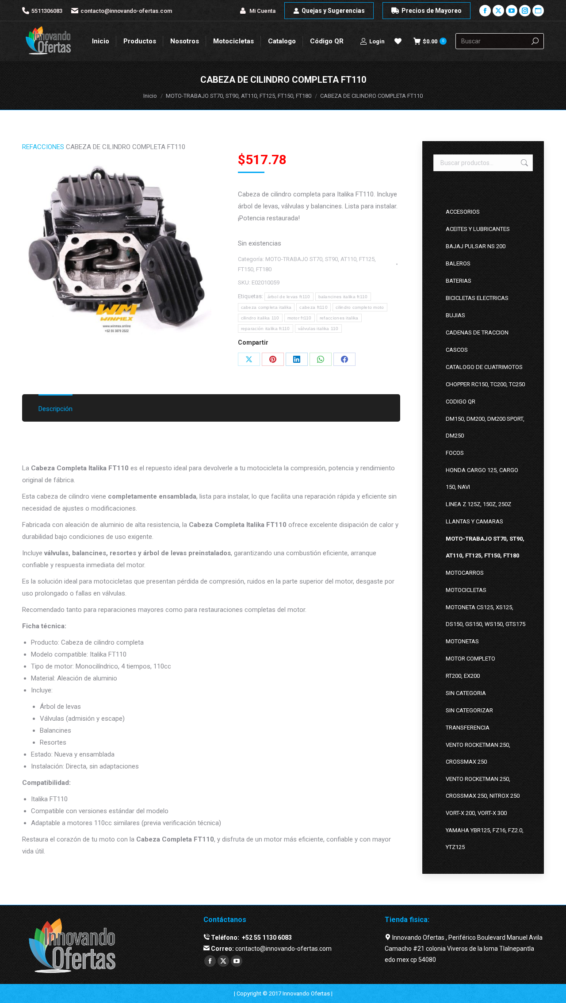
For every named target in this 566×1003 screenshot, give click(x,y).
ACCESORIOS (463, 211)
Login (377, 41)
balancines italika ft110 (343, 296)
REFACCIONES (43, 147)
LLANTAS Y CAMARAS (474, 521)
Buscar (523, 162)
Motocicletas (466, 590)
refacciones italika (339, 317)
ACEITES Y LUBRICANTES (478, 229)
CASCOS (457, 349)
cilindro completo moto (360, 307)
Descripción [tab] (55, 409)
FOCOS (455, 453)
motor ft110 (299, 317)
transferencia (468, 727)
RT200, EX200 (463, 676)
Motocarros (465, 572)
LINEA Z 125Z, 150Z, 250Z (478, 504)
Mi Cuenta (262, 11)
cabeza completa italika (266, 307)
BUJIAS (455, 315)
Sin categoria (466, 693)
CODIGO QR (460, 401)
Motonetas (462, 641)
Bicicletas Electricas (477, 298)
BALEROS (458, 263)
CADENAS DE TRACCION (477, 332)
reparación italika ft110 (265, 328)
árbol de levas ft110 (289, 296)
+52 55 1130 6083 (266, 937)
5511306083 (46, 11)
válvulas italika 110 (318, 328)
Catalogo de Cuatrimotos (484, 367)
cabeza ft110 (313, 307)
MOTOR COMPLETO (470, 658)
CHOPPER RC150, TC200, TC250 (485, 384)
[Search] (535, 41)
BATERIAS (458, 280)
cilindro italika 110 (260, 317)
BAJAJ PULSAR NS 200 (475, 246)
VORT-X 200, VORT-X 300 (476, 813)
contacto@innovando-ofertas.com (126, 11)
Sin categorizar (469, 710)
